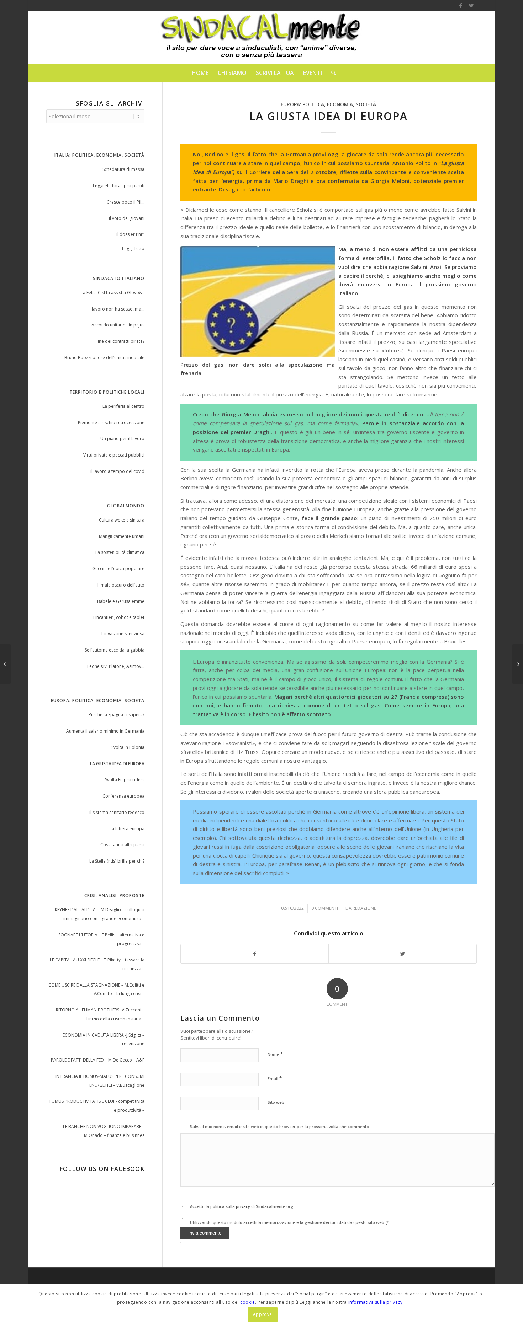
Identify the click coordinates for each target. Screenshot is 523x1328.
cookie (247, 1302)
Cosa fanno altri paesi (122, 845)
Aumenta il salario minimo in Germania (105, 731)
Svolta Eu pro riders (124, 780)
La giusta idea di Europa (117, 764)
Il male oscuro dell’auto (120, 585)
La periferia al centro (123, 406)
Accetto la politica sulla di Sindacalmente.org (242, 1206)
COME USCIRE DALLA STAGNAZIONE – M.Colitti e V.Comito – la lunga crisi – (96, 989)
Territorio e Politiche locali (106, 392)
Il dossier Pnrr (130, 234)
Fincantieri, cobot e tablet (118, 617)
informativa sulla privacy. (376, 1302)
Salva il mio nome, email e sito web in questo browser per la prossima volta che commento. (280, 1126)
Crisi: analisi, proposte (114, 895)
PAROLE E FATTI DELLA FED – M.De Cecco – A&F (97, 1060)
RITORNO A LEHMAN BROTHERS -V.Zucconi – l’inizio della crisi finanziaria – (100, 1014)
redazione (364, 908)
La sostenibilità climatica (119, 552)
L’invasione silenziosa (122, 634)
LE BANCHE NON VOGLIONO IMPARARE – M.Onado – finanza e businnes (103, 1130)
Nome (275, 1054)
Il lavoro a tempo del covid (117, 471)
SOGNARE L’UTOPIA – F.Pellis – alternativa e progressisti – (101, 939)
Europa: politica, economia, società (328, 104)
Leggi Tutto (133, 248)
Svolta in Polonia (127, 747)
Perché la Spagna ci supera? (116, 715)
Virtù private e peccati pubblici (113, 455)
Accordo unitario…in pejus (117, 325)
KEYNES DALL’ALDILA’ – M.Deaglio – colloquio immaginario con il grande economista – (99, 914)
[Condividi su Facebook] (255, 954)
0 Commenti (324, 908)
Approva (262, 1314)
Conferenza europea (123, 796)
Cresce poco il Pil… (125, 202)
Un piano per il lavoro (122, 439)
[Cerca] (331, 73)
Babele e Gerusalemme (120, 601)
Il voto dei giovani (126, 218)
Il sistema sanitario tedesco (116, 812)
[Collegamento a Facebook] (460, 5)
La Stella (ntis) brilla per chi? (116, 861)
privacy (243, 1206)
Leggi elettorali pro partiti (118, 186)
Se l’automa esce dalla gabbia (114, 650)
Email (275, 1078)
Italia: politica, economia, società (99, 155)
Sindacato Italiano (118, 278)
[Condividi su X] (402, 954)
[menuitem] (200, 73)
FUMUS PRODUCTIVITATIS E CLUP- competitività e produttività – (96, 1105)
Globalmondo (125, 506)
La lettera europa (127, 829)
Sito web (276, 1102)
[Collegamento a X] (471, 5)
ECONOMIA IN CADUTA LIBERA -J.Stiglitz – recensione (103, 1039)
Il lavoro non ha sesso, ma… (116, 309)
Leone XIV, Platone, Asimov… (115, 666)
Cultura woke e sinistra (121, 520)
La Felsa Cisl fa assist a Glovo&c (112, 293)
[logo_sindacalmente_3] (261, 37)
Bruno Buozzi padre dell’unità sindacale (104, 358)
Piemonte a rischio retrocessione (111, 423)
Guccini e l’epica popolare (118, 569)
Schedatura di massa (123, 169)
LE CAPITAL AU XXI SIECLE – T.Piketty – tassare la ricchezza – (97, 964)
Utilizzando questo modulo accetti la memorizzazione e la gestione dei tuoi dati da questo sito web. (289, 1222)
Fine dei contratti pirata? (120, 341)
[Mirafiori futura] (5, 664)
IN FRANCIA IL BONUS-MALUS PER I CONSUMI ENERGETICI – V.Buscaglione (99, 1080)
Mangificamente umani (121, 536)
